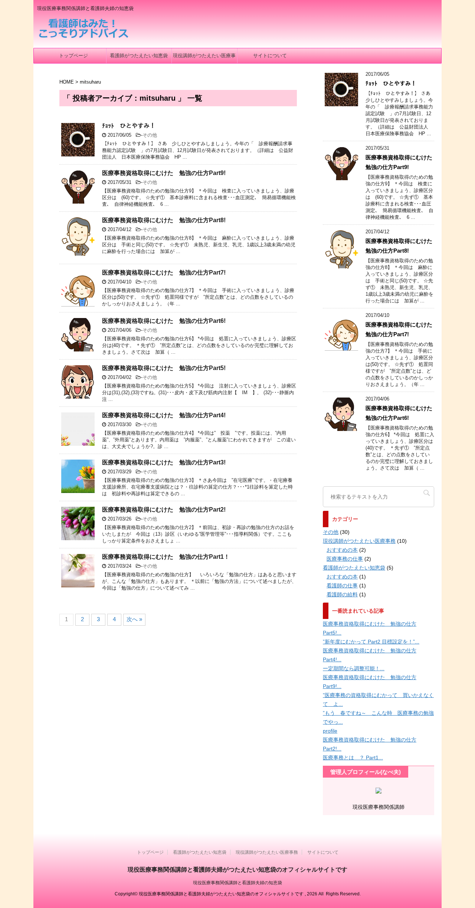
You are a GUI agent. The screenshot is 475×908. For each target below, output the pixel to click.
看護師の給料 (342, 594)
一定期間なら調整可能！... (353, 668)
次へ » (134, 619)
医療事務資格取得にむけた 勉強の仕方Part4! (164, 415)
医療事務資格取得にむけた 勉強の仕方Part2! (164, 509)
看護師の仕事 (342, 585)
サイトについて (270, 55)
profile (330, 731)
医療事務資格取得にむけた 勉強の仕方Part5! (164, 368)
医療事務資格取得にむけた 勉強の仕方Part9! (164, 173)
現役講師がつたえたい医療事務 (204, 58)
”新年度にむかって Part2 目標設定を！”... (371, 642)
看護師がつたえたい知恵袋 (139, 55)
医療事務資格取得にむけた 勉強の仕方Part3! (164, 462)
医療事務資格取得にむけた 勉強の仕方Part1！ (166, 557)
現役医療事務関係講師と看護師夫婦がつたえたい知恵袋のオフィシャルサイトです (237, 869)
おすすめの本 (342, 550)
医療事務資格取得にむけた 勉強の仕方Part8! (164, 220)
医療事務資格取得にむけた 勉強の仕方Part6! (164, 321)
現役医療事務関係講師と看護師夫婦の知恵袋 (237, 882)
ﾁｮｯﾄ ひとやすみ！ (128, 126)
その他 (149, 135)
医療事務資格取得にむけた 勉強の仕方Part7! (164, 272)
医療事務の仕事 (345, 559)
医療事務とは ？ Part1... (353, 758)
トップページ (73, 55)
